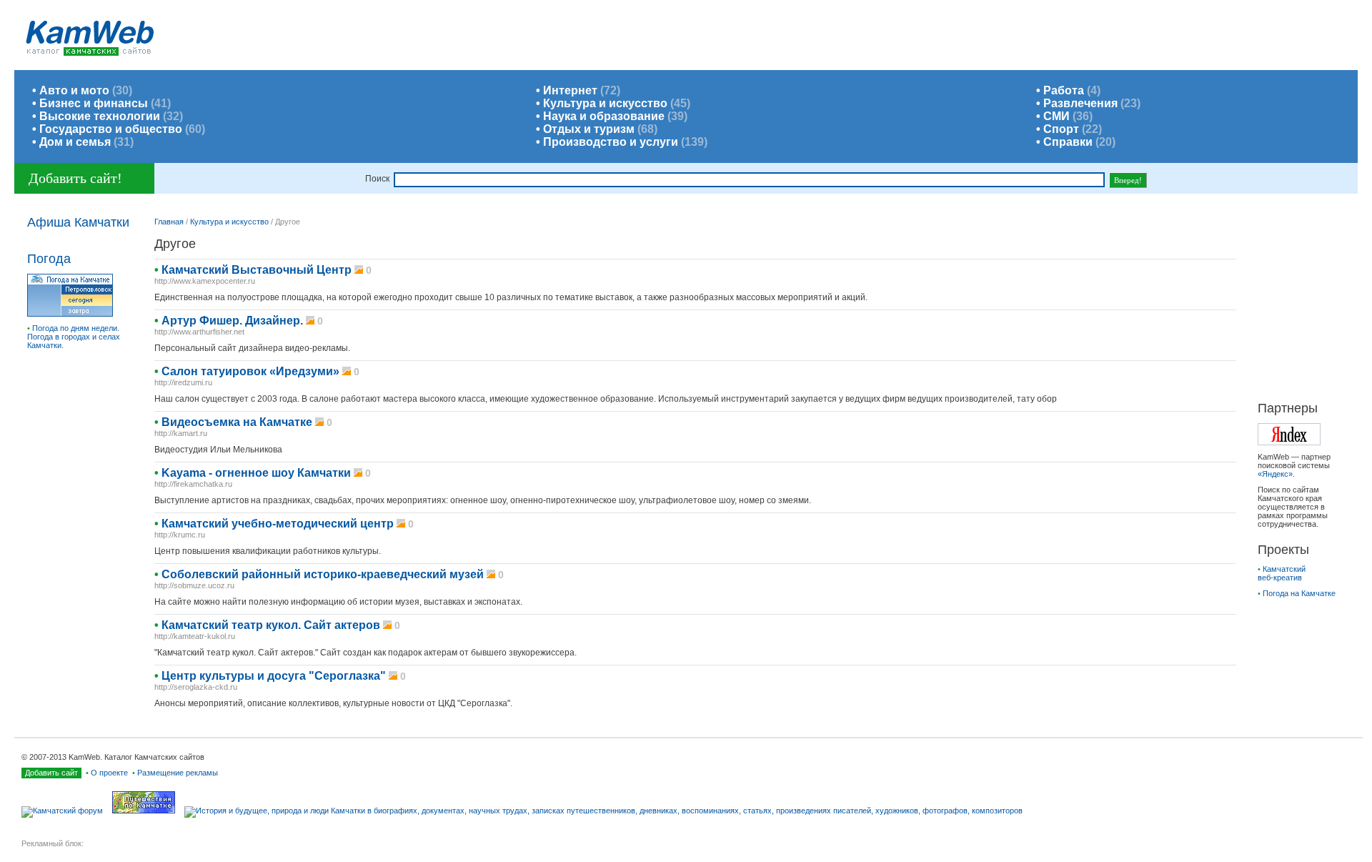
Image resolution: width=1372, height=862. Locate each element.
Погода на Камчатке (1299, 593)
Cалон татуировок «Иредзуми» (250, 371)
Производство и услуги (610, 142)
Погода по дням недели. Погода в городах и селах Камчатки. (73, 337)
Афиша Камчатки (78, 222)
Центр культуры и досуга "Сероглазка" (273, 676)
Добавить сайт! (75, 178)
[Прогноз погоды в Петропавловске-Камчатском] (70, 314)
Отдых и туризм (589, 129)
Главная (169, 221)
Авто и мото (74, 90)
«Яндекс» (1275, 474)
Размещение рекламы (177, 772)
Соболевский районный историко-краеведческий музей (322, 574)
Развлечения (1080, 103)
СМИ (1056, 116)
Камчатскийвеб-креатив (1282, 573)
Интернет (570, 90)
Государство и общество (110, 129)
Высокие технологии (99, 116)
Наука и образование (604, 116)
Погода (49, 259)
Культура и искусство (605, 103)
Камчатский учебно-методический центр (277, 523)
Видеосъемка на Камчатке (236, 422)
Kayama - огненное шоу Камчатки (256, 473)
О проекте (109, 772)
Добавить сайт (51, 772)
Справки (1068, 142)
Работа (1063, 90)
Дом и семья (75, 142)
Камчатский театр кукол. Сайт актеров (270, 625)
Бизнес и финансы (93, 103)
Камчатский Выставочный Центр (256, 270)
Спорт (1061, 129)
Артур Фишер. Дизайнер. (232, 320)
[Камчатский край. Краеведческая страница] (607, 810)
